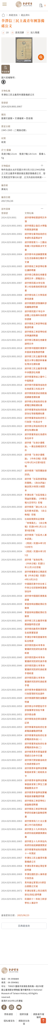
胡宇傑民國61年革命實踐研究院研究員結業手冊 (36, 681)
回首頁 (3, 15)
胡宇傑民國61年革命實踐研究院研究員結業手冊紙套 (36, 669)
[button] (5, 32)
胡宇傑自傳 (30, 714)
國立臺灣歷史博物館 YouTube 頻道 (19, 1007)
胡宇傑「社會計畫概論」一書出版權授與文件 (36, 446)
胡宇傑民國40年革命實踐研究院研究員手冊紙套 (36, 648)
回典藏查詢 (24, 925)
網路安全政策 (24, 1022)
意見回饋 (19, 32)
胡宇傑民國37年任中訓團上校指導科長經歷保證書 (36, 315)
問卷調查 (8, 1014)
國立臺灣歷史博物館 (10, 970)
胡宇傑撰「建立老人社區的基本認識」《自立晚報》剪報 (36, 510)
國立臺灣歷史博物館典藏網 (25, 4)
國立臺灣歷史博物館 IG (11, 1007)
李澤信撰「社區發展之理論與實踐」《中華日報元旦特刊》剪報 (36, 498)
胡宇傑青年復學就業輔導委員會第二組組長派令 (36, 771)
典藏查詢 (13, 15)
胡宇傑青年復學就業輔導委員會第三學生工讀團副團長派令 (36, 784)
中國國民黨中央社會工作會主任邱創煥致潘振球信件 (36, 587)
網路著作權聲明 (38, 1016)
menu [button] (4, 4)
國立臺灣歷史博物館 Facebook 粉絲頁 (4, 1007)
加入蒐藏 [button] (35, 32)
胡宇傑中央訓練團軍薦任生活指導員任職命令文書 (36, 258)
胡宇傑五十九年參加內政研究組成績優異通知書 (36, 832)
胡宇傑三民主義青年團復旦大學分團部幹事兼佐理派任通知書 (36, 360)
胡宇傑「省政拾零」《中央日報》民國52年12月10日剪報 (35, 563)
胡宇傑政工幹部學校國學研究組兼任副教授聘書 (36, 812)
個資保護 (24, 1014)
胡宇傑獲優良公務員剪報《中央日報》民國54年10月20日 (36, 575)
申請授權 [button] (5, 71)
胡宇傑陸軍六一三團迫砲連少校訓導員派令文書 (36, 246)
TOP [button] (43, 1020)
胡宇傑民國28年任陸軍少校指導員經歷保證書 (36, 286)
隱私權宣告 (9, 1020)
